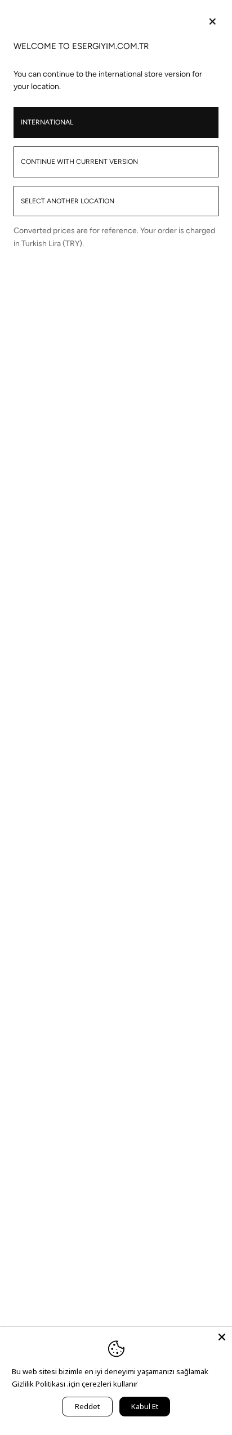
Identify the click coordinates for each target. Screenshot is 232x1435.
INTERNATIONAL (47, 122)
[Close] (221, 1337)
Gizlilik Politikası (38, 1384)
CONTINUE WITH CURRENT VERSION (79, 162)
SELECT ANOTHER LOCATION (67, 201)
